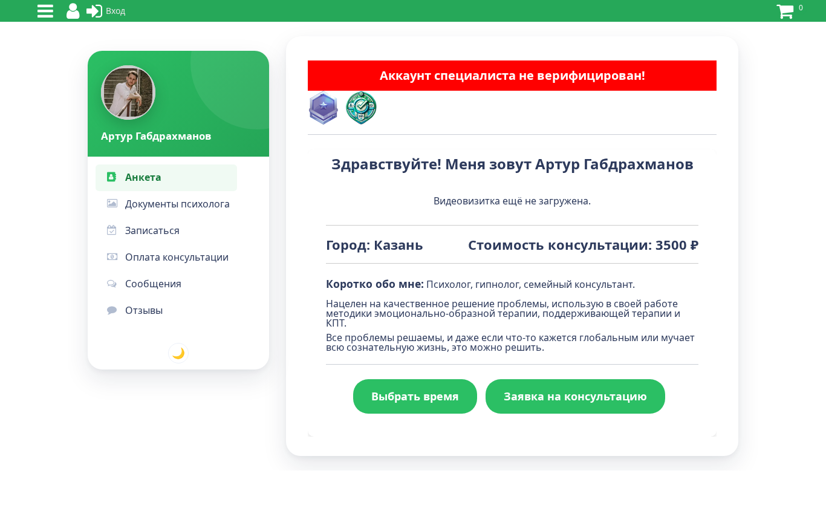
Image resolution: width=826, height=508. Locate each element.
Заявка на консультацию (575, 396)
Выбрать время (415, 396)
